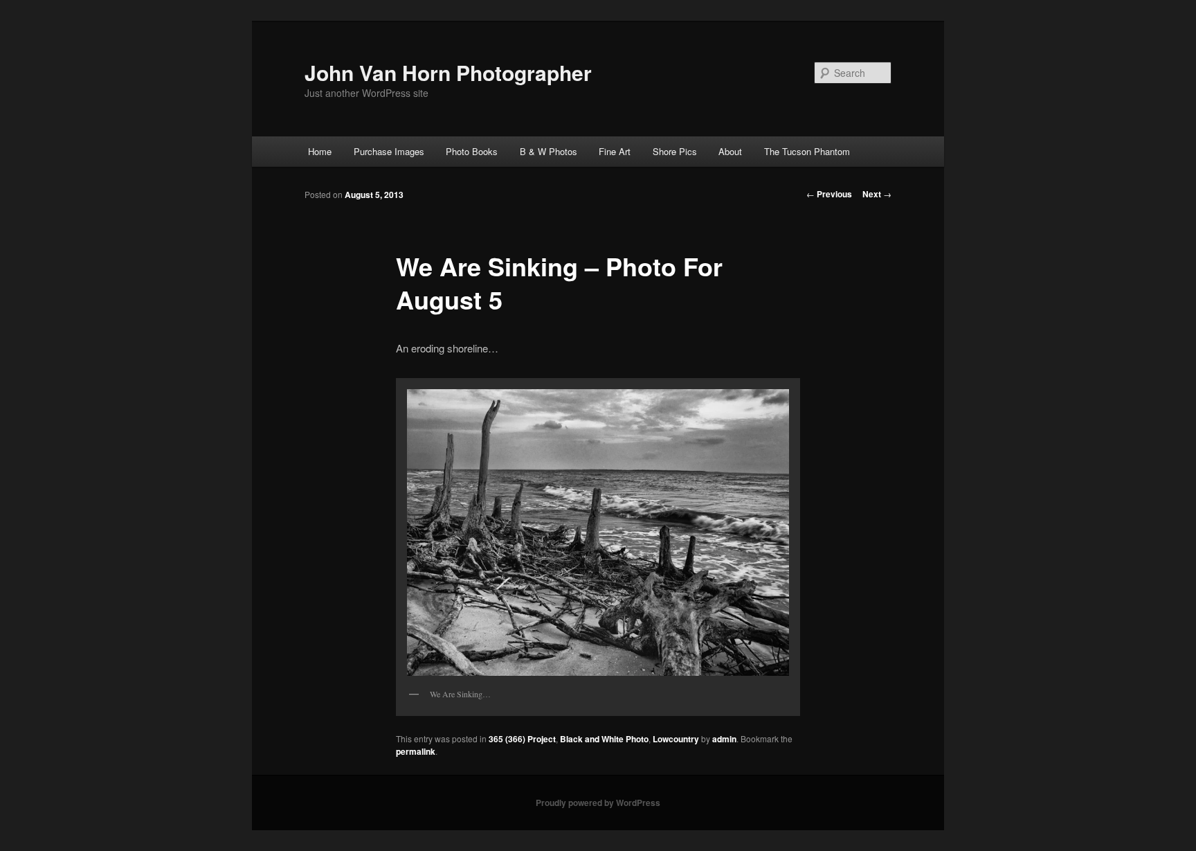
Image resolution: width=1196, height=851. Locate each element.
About (730, 151)
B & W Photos (548, 151)
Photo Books (472, 151)
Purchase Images (389, 151)
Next (876, 194)
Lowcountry (676, 739)
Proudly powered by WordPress (598, 802)
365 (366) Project (522, 739)
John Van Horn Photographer (448, 72)
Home (320, 151)
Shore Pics (675, 151)
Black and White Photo (604, 739)
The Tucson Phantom (807, 151)
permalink (415, 751)
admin (724, 739)
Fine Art (615, 151)
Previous (829, 194)
